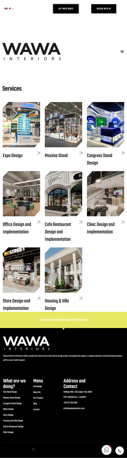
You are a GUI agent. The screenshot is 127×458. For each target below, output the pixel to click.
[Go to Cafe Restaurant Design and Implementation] (63, 207)
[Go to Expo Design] (21, 130)
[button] (122, 51)
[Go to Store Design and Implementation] (21, 279)
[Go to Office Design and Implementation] (21, 203)
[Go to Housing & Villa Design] (63, 279)
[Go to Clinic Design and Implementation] (105, 203)
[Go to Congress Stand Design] (105, 134)
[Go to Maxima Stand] (63, 130)
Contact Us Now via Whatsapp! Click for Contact (63, 320)
